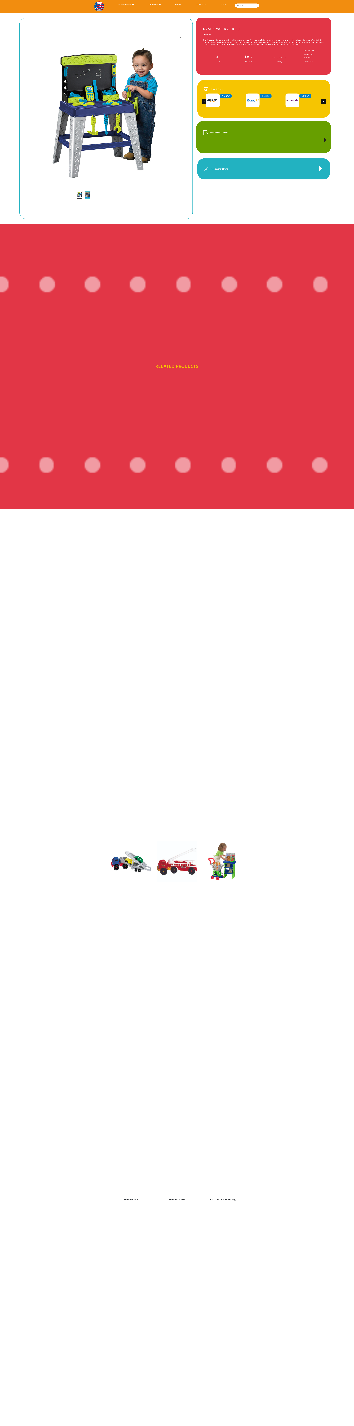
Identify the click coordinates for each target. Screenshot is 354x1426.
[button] (180, 38)
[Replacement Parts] (206, 169)
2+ (218, 57)
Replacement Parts (219, 169)
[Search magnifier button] (257, 5)
